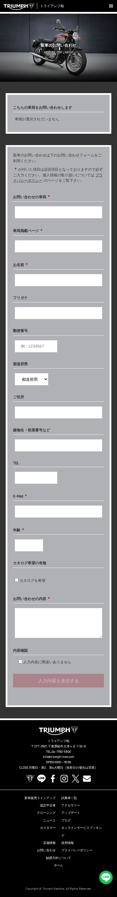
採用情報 (67, 843)
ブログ (66, 820)
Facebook (53, 778)
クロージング (46, 813)
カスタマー (48, 828)
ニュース (49, 820)
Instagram (64, 778)
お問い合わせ (46, 850)
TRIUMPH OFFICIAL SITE (30, 778)
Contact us (87, 778)
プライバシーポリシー (77, 850)
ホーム (58, 865)
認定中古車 (48, 805)
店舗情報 (49, 843)
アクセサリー (70, 805)
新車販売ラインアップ (40, 798)
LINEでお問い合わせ (106, 877)
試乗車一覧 (69, 798)
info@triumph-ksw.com (58, 757)
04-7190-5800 (61, 752)
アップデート (70, 813)
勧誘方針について (58, 858)
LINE (41, 778)
